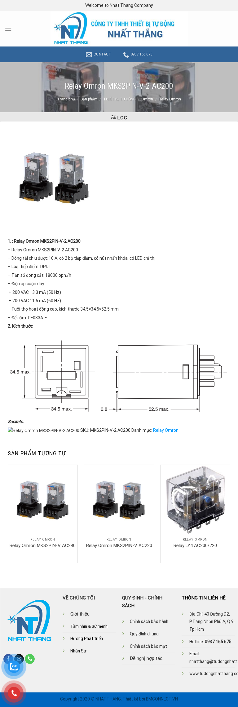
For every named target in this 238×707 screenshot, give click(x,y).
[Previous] (8, 513)
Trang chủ (66, 99)
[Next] (230, 513)
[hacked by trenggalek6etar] (119, 28)
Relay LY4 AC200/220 (195, 545)
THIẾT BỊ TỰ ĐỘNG (119, 99)
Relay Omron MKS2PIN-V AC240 (43, 545)
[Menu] (8, 28)
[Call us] (30, 659)
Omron (147, 99)
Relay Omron (170, 99)
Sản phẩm (89, 99)
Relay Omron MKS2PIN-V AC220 (119, 545)
